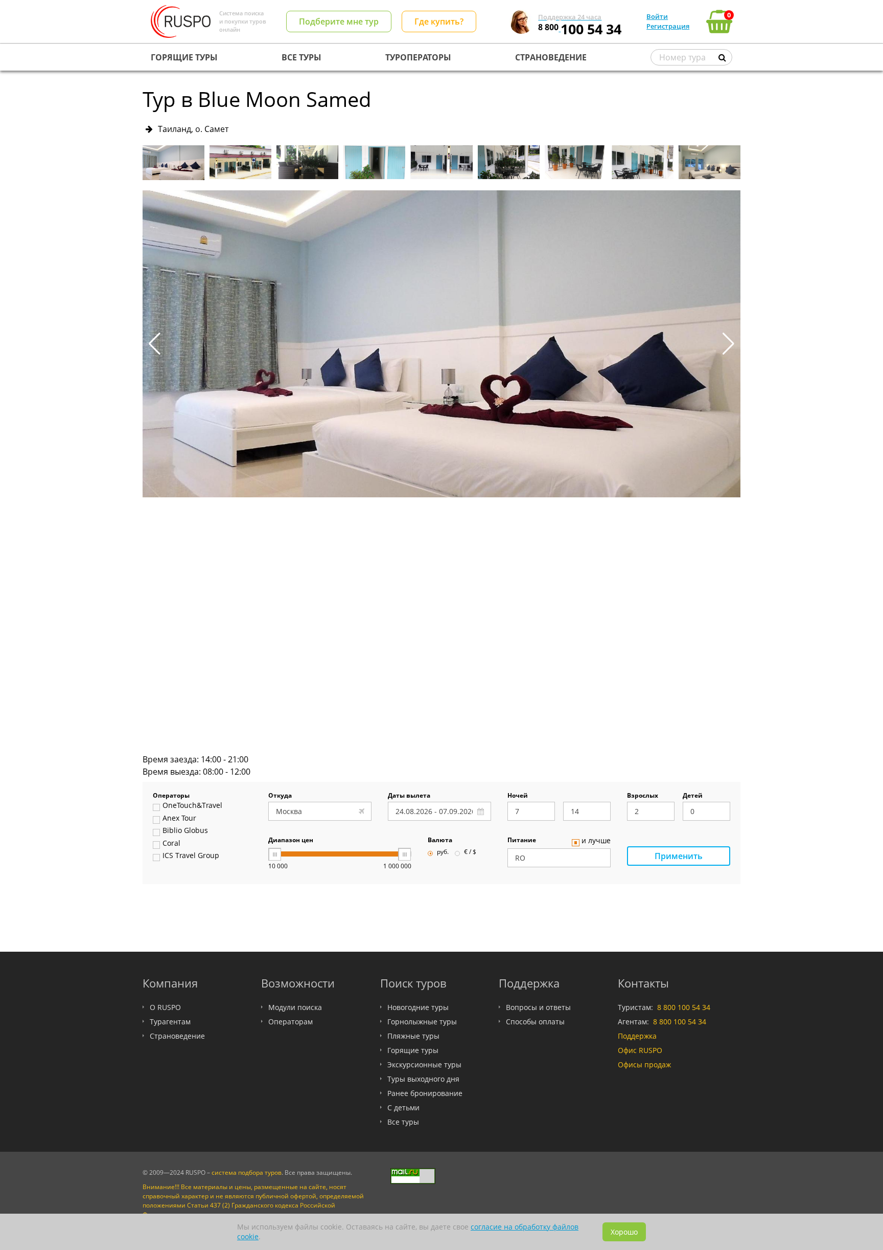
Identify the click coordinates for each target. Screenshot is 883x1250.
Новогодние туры (418, 1007)
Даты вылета (409, 796)
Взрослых (642, 796)
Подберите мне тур (339, 21)
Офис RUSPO (640, 1050)
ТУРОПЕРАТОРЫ (418, 57)
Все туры (403, 1122)
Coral (171, 844)
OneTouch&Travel (192, 806)
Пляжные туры (413, 1036)
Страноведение (177, 1036)
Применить (679, 856)
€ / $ (470, 852)
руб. (443, 852)
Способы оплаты (535, 1021)
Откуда (280, 796)
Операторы (171, 796)
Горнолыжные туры (422, 1021)
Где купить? (438, 21)
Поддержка (637, 1036)
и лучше (596, 841)
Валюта (440, 840)
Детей (693, 796)
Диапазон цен (290, 840)
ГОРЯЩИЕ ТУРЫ (184, 57)
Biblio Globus (185, 831)
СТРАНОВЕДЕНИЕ (551, 57)
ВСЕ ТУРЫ (301, 57)
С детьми (403, 1107)
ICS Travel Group (190, 856)
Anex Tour (179, 819)
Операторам (290, 1021)
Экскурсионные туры (424, 1064)
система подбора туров (247, 1172)
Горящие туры (412, 1050)
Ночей (517, 796)
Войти (657, 16)
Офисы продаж (644, 1064)
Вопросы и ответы (538, 1007)
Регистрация (667, 26)
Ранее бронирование (424, 1093)
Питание (521, 840)
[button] (728, 344)
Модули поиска (295, 1007)
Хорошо (624, 1232)
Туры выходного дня (423, 1079)
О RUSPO (165, 1007)
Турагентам (170, 1021)
